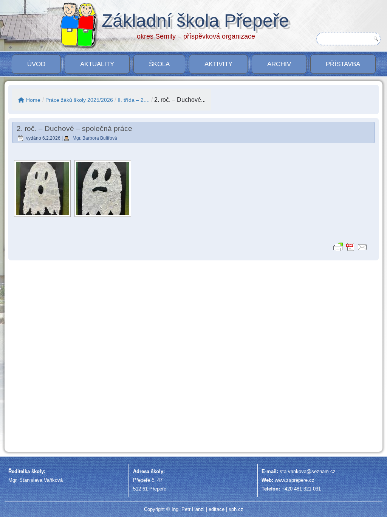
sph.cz (236, 509)
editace (216, 509)
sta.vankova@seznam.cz (308, 471)
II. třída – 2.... (134, 100)
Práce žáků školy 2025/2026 (79, 100)
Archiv (279, 64)
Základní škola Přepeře (195, 21)
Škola (159, 64)
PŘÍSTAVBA (343, 64)
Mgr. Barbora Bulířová (95, 138)
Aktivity (218, 64)
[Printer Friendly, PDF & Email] (350, 247)
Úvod (36, 64)
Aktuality (97, 64)
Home (33, 100)
